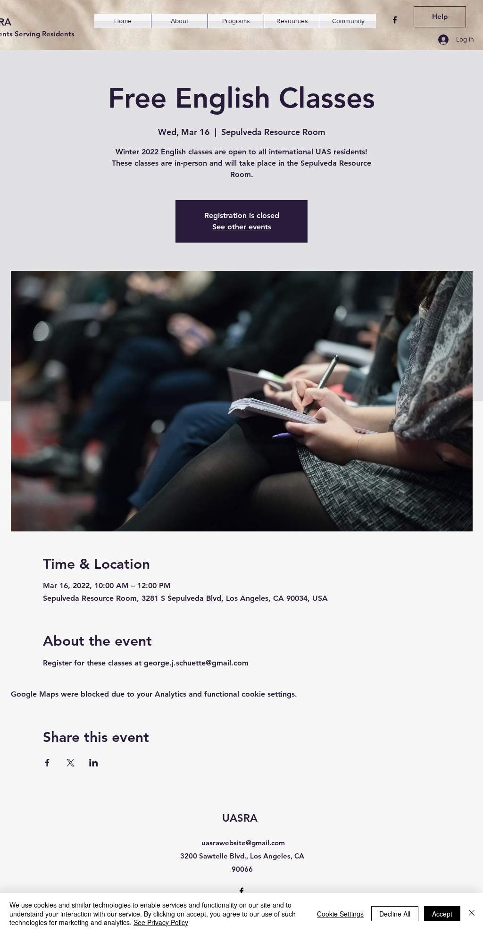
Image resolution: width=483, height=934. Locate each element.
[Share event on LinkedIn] (93, 762)
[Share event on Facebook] (47, 762)
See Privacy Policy (160, 922)
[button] (179, 21)
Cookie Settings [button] (340, 913)
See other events (241, 226)
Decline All (394, 913)
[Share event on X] (70, 762)
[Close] (471, 913)
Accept (442, 913)
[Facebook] (395, 20)
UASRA (240, 818)
